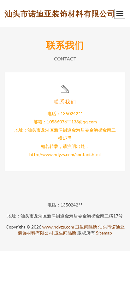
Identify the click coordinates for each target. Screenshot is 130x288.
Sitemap (104, 232)
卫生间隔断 (86, 226)
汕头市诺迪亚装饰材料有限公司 (60, 13)
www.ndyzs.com (58, 226)
